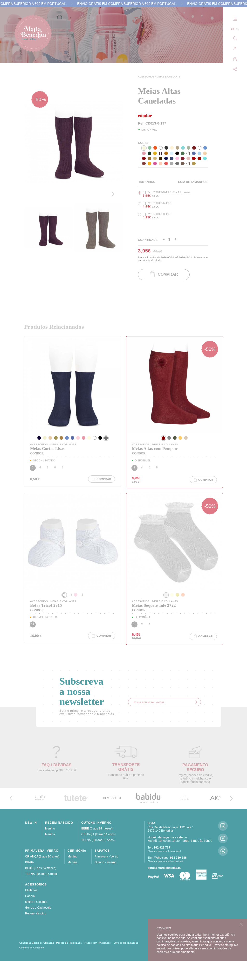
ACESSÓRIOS (146, 76)
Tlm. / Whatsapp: (167, 857)
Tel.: (159, 847)
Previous (113, 181)
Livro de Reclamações (126, 942)
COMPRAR (166, 274)
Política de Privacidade (69, 942)
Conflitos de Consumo (31, 947)
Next (113, 194)
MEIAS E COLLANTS (168, 76)
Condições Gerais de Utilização (36, 942)
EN (237, 29)
